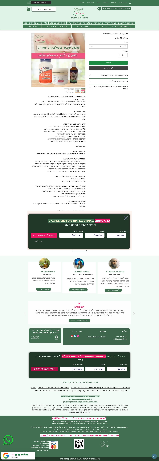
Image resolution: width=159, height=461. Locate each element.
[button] (126, 218)
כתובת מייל (78, 231)
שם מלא (123, 231)
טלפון (102, 231)
